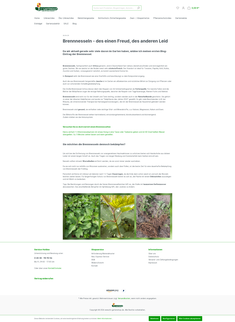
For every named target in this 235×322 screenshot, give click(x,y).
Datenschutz (153, 257)
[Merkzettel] (178, 8)
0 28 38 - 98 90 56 (43, 258)
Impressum (152, 263)
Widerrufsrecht (97, 263)
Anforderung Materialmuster (103, 253)
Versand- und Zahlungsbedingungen (163, 260)
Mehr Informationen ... (105, 318)
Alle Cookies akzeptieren (190, 318)
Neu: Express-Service (100, 257)
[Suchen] (138, 8)
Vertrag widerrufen (43, 278)
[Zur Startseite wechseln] (46, 7)
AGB (93, 260)
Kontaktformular (54, 268)
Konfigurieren (169, 318)
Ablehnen (154, 318)
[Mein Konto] (183, 8)
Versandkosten (124, 298)
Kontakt (94, 266)
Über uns (152, 253)
